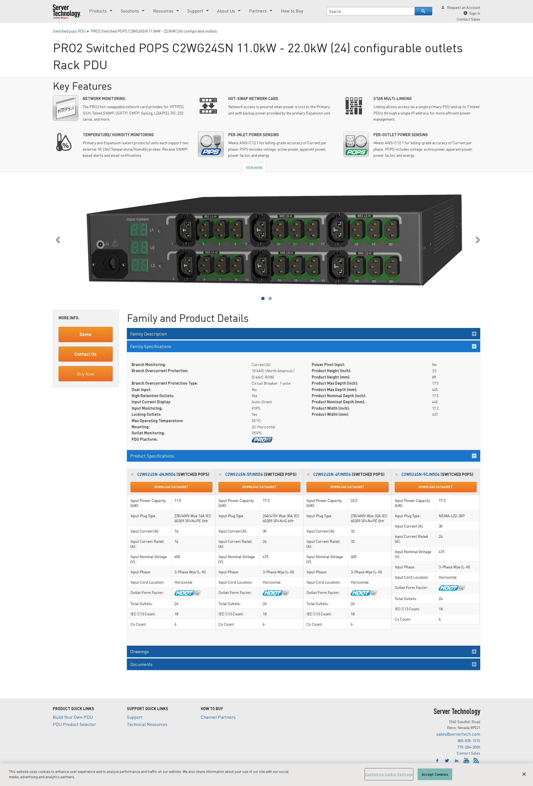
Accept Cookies (435, 774)
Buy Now (85, 374)
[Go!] (423, 11)
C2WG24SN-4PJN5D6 (332, 474)
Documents (141, 664)
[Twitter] (447, 760)
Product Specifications (152, 456)
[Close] (524, 774)
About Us (226, 11)
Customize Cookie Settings (389, 774)
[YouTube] (467, 760)
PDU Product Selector (74, 724)
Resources (163, 11)
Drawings (139, 651)
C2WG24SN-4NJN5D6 (156, 474)
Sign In (474, 13)
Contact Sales (468, 752)
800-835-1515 (468, 740)
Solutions (130, 11)
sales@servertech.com (458, 734)
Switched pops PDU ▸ (72, 30)
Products (98, 11)
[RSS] (476, 760)
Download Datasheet (171, 487)
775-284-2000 (468, 746)
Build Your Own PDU (73, 717)
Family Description (148, 334)
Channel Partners (218, 717)
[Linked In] (457, 760)
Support (195, 11)
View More (254, 168)
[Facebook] (437, 760)
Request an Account (463, 7)
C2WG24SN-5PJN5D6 (244, 474)
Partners (258, 11)
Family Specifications (150, 346)
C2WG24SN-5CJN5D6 (420, 474)
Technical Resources (147, 724)
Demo (85, 334)
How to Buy (292, 11)
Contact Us (85, 354)
